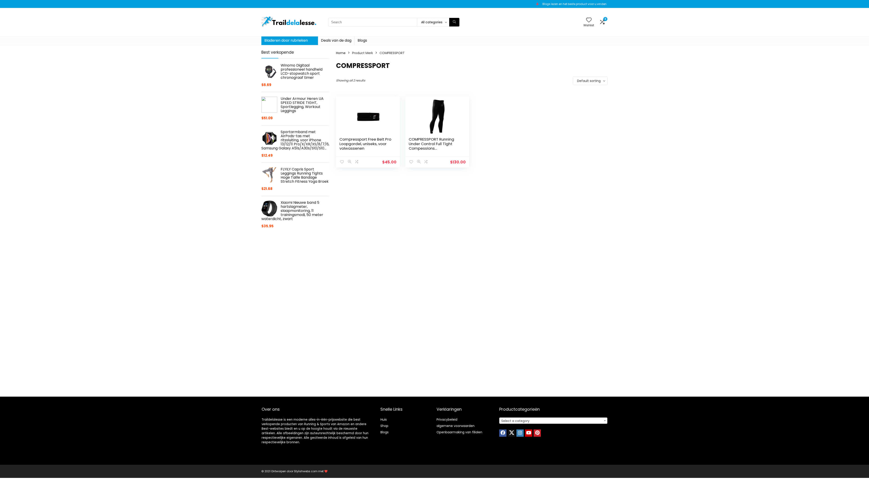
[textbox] (553, 421)
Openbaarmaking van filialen (459, 432)
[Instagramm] (520, 433)
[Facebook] (502, 433)
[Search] (454, 22)
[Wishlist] (589, 20)
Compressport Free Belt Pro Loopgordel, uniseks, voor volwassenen (365, 144)
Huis (383, 419)
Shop (384, 426)
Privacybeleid (447, 419)
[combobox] (553, 420)
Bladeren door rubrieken (286, 40)
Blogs (362, 40)
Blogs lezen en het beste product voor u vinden (574, 4)
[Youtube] (528, 433)
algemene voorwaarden (456, 426)
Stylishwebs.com (306, 471)
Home (341, 53)
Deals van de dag (336, 40)
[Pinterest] (537, 433)
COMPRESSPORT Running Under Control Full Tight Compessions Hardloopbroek (431, 146)
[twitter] (511, 433)
